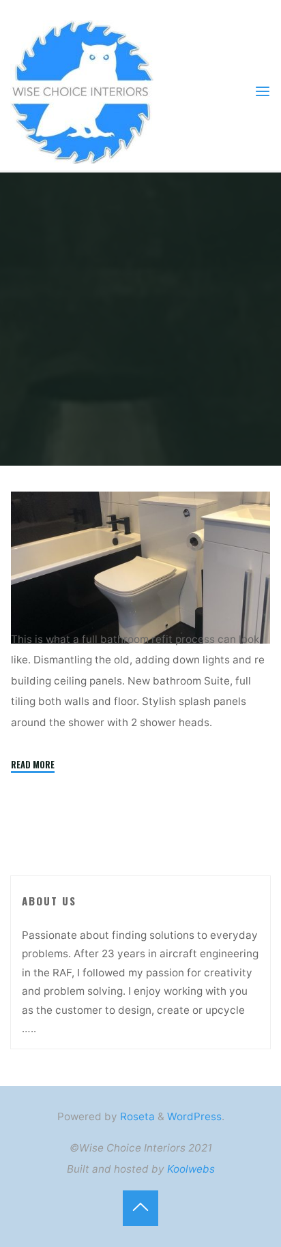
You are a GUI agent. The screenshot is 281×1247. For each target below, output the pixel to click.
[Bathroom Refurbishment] (140, 568)
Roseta (136, 1116)
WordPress (194, 1116)
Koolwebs (191, 1168)
